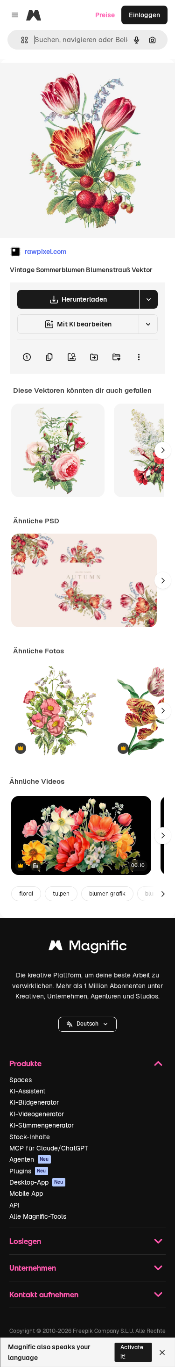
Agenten (29, 1159)
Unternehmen (32, 1268)
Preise (105, 15)
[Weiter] (162, 450)
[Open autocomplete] (21, 39)
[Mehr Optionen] (138, 356)
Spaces (20, 1080)
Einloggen (144, 15)
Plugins (27, 1171)
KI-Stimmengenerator (41, 1125)
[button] (87, 1024)
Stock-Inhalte (29, 1137)
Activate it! (131, 1352)
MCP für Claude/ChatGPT (48, 1148)
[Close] (162, 1352)
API (14, 1205)
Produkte (25, 1063)
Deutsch (87, 1023)
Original (60, 80)
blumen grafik (107, 893)
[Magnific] (88, 947)
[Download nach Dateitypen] (148, 299)
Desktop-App (36, 1182)
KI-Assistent (27, 1091)
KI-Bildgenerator (34, 1102)
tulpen (61, 893)
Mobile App (26, 1193)
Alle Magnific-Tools (37, 1216)
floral (26, 893)
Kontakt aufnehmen (43, 1294)
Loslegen (25, 1241)
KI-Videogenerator (36, 1114)
